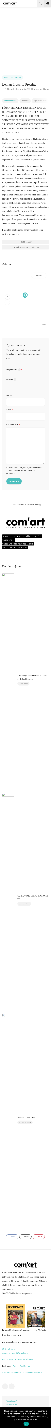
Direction (39, 275)
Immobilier (8, 77)
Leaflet (44, 324)
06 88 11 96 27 (26, 242)
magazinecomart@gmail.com (15, 1353)
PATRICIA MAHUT (26, 1118)
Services (17, 77)
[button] (7, 297)
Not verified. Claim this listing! (26, 504)
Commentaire (13, 424)
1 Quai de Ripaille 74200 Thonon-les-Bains (27, 89)
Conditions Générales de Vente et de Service (22, 1372)
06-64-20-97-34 (9, 1349)
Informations (10, 101)
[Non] (47, 1417)
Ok (26, 1424)
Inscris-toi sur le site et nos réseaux (17, 1359)
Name (10, 395)
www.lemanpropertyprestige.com (26, 247)
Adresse (25, 101)
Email (9, 409)
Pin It (39, 1237)
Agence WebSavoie (22, 1366)
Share (13, 1237)
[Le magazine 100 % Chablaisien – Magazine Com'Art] (10, 3)
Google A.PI (11, 1401)
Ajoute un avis (40, 101)
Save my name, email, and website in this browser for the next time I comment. (24, 470)
